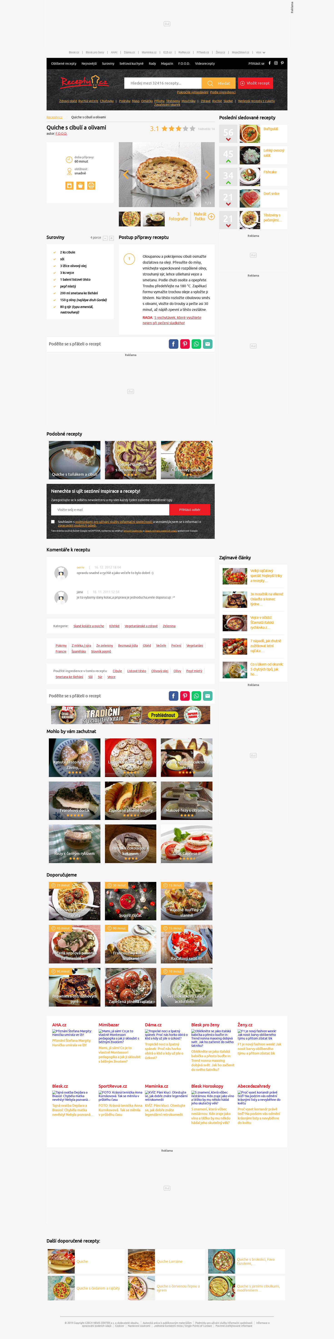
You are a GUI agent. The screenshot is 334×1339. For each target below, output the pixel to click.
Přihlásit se (256, 63)
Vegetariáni (195, 645)
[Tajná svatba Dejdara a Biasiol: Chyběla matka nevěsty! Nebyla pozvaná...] (74, 1095)
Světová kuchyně (132, 63)
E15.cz (167, 52)
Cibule (117, 671)
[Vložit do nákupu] (80, 186)
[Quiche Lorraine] (141, 1260)
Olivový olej (159, 671)
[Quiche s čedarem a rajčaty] (61, 1287)
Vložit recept (258, 83)
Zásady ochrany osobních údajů (161, 530)
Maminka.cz (149, 52)
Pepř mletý (194, 671)
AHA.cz (59, 1024)
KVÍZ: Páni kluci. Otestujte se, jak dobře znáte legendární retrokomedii (165, 1110)
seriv (80, 567)
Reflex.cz (184, 52)
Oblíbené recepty (63, 63)
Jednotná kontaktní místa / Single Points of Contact (183, 1325)
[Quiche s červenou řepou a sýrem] (141, 1287)
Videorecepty (205, 63)
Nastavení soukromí (139, 1325)
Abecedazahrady (254, 1086)
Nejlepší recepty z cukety (256, 101)
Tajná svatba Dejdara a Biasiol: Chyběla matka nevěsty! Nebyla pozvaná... (72, 1110)
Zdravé (206, 101)
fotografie (178, 216)
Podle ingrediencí (223, 92)
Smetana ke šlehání (69, 677)
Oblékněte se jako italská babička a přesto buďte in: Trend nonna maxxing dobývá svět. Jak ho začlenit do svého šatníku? (212, 1060)
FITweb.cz (203, 52)
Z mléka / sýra (81, 645)
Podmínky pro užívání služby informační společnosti (223, 1322)
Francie (61, 651)
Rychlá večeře (88, 101)
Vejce (111, 677)
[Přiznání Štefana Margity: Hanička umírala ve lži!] (74, 1032)
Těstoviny (173, 101)
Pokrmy (61, 645)
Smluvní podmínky (133, 530)
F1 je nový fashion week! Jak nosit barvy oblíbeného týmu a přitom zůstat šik (259, 1048)
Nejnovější (89, 63)
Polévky (124, 101)
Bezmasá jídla (128, 645)
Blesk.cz (74, 52)
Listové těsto (136, 671)
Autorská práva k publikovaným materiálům (167, 1322)
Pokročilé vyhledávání (192, 92)
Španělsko (79, 651)
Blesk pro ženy (95, 52)
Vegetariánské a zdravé (141, 626)
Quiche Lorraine (169, 1261)
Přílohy (159, 101)
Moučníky (188, 101)
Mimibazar (109, 1024)
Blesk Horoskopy (207, 1086)
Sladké (228, 101)
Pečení (176, 645)
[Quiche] (61, 1260)
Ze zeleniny (104, 645)
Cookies (119, 1325)
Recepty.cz (54, 117)
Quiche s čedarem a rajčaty (98, 1288)
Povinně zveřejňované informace (234, 1325)
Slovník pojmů (101, 651)
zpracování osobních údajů (77, 525)
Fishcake (270, 172)
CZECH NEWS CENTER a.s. (100, 1322)
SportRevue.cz (113, 1086)
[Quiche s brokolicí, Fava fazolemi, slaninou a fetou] (221, 1260)
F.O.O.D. (184, 63)
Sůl (90, 677)
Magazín (167, 63)
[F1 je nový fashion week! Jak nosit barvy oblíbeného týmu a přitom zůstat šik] (260, 1034)
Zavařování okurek (167, 104)
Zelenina (169, 626)
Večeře (161, 645)
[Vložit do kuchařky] (69, 186)
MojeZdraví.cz (240, 52)
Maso (136, 101)
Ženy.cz (220, 52)
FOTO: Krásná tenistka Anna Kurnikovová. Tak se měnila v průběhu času (120, 1110)
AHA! (114, 52)
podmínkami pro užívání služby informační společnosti (114, 522)
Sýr (100, 677)
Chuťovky (107, 101)
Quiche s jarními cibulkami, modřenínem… (258, 1288)
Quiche (82, 1261)
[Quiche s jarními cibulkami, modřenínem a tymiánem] (221, 1287)
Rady (152, 63)
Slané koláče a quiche (89, 626)
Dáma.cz (129, 52)
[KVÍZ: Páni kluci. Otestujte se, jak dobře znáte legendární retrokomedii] (167, 1095)
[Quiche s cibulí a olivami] (167, 206)
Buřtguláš (271, 129)
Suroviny (108, 63)
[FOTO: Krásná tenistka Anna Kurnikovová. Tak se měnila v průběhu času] (121, 1095)
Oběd (147, 645)
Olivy (177, 671)
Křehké (114, 626)
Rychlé (217, 101)
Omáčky (147, 101)
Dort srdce (271, 193)
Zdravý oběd (68, 101)
